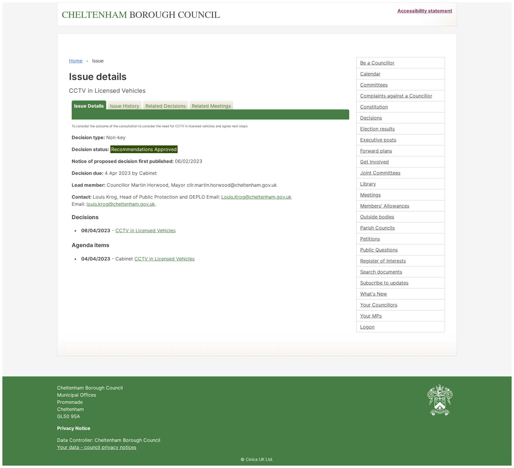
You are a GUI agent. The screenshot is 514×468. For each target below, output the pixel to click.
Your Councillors (378, 305)
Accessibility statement (424, 11)
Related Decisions (165, 106)
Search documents (381, 272)
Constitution (374, 107)
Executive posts (378, 140)
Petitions (370, 239)
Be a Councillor (377, 63)
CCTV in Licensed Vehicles (145, 230)
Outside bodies (377, 217)
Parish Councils (377, 228)
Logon (367, 327)
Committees (374, 85)
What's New (373, 294)
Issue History (124, 106)
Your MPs (371, 316)
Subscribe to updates (384, 283)
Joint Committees (380, 173)
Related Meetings (211, 106)
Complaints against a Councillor (396, 96)
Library (368, 184)
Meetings (370, 195)
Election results (377, 129)
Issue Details (89, 106)
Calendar (370, 74)
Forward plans (376, 151)
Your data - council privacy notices (96, 447)
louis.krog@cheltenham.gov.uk (121, 204)
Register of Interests (383, 261)
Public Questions (379, 250)
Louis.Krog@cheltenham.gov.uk (256, 197)
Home (75, 61)
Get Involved (374, 162)
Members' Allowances (384, 206)
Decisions (371, 118)
